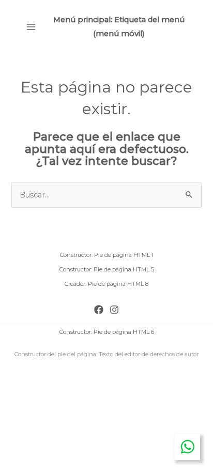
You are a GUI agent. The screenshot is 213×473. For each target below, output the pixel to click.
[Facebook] (98, 309)
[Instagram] (114, 309)
